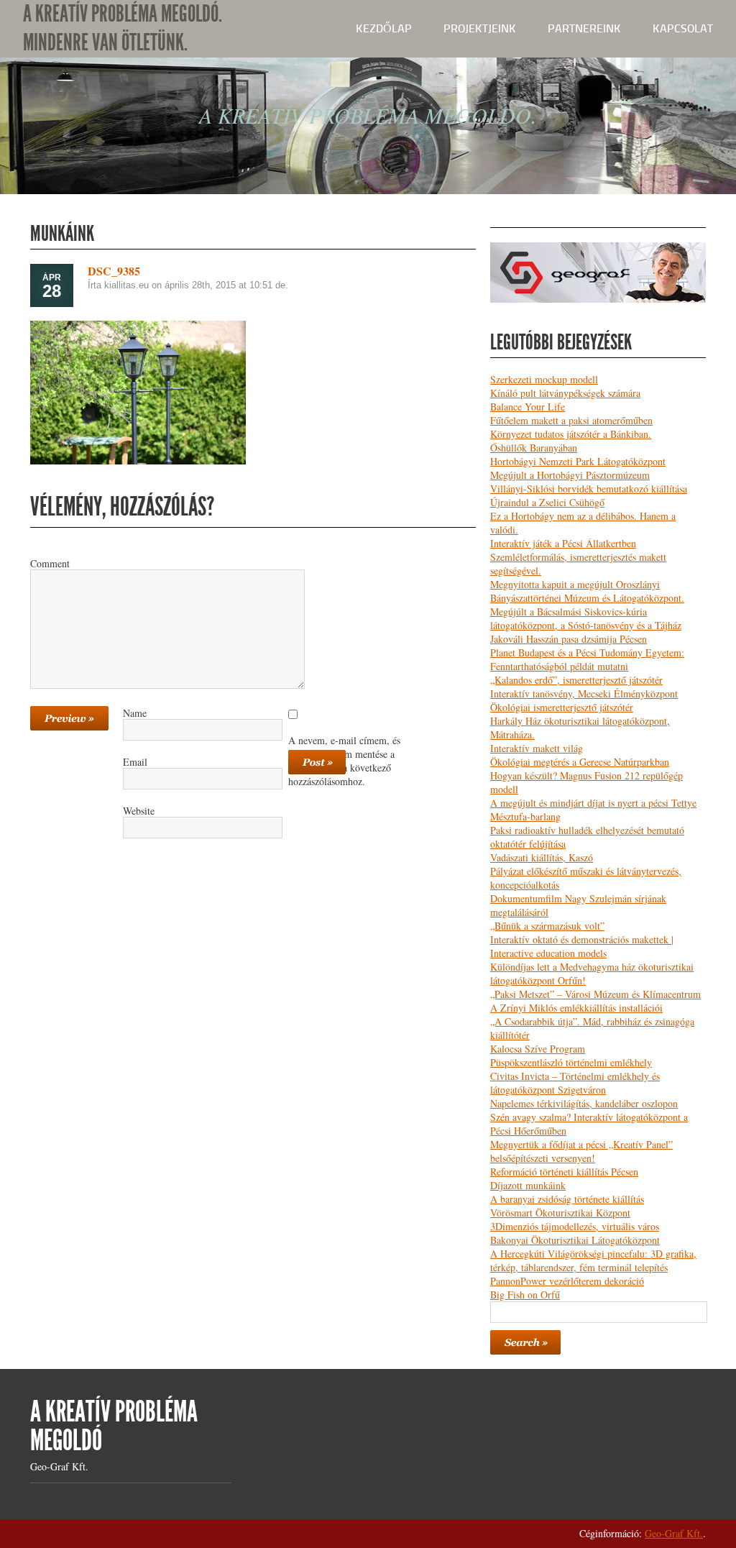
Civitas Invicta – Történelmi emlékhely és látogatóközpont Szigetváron (575, 1082)
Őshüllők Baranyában (533, 447)
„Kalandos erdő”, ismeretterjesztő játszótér (576, 680)
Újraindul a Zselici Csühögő (547, 502)
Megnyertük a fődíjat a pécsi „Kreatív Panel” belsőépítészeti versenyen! (581, 1151)
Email (135, 761)
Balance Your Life (527, 406)
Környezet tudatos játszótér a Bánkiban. (570, 434)
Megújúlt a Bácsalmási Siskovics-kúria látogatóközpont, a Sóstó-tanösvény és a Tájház (585, 618)
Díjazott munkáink (528, 1185)
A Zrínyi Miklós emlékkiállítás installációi (576, 1008)
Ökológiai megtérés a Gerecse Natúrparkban (579, 762)
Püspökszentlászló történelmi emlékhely (571, 1062)
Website (139, 810)
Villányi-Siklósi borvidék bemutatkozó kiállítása (588, 488)
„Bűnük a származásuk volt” (547, 926)
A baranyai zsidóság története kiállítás (567, 1199)
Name (135, 712)
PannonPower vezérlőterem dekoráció (567, 1281)
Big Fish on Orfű (525, 1294)
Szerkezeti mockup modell (544, 379)
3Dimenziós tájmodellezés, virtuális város (574, 1226)
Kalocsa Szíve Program (537, 1048)
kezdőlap (384, 28)
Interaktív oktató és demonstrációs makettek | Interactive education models (581, 946)
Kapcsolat (683, 28)
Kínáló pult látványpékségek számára (565, 393)
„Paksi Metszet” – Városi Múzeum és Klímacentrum (595, 994)
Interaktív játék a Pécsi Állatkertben (563, 543)
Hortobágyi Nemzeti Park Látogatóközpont (578, 461)
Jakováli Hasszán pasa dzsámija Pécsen (568, 639)
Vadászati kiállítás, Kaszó (541, 857)
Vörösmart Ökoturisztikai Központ (560, 1212)
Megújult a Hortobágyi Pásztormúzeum (570, 475)
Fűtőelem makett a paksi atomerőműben (571, 420)
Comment (50, 563)
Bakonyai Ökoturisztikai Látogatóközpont (575, 1240)
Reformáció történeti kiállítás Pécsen (564, 1171)
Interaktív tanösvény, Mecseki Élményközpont (584, 693)
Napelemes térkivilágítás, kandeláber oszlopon (584, 1103)
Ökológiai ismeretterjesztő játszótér (561, 707)
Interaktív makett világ (536, 748)
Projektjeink (479, 28)
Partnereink (584, 28)
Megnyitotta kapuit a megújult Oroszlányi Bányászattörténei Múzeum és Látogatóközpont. (587, 591)
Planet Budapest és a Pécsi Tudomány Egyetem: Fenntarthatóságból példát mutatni (587, 659)
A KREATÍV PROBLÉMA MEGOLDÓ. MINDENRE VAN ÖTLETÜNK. (122, 28)
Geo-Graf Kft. (674, 1533)
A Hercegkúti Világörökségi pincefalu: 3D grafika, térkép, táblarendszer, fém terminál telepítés (593, 1260)
